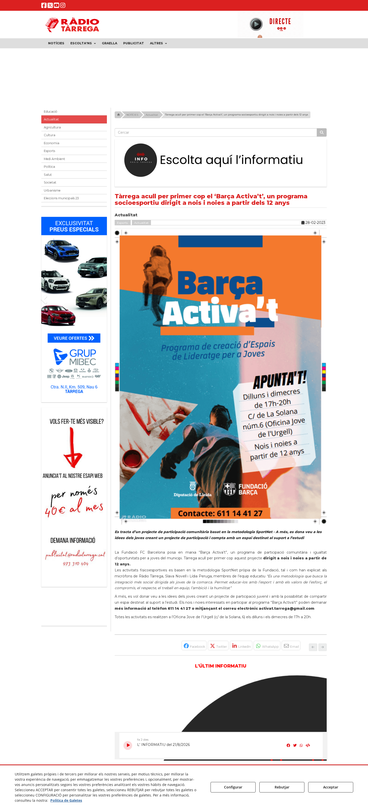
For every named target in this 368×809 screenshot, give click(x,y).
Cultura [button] (49, 135)
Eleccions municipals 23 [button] (61, 198)
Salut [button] (48, 175)
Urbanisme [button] (52, 190)
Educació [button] (50, 111)
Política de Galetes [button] (66, 800)
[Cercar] (322, 132)
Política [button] (49, 167)
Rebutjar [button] (282, 787)
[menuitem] (56, 43)
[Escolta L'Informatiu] (220, 160)
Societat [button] (50, 182)
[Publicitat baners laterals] (74, 494)
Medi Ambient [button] (54, 159)
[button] (44, 6)
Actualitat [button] (51, 119)
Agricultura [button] (52, 127)
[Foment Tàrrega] (184, 76)
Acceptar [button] (330, 787)
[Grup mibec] (74, 307)
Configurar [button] (233, 787)
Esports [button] (49, 151)
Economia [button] (51, 143)
